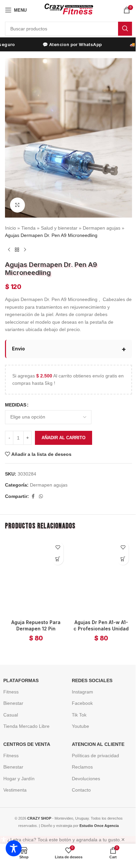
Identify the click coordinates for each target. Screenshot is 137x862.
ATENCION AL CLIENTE (95, 735)
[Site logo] (68, 9)
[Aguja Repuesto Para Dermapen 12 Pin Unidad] (35, 569)
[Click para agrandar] (17, 205)
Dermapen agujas (101, 228)
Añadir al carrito (63, 431)
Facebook (79, 693)
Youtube (78, 717)
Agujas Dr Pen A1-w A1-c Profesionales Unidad (97, 619)
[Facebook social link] (33, 490)
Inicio (10, 228)
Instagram (80, 682)
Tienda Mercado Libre (24, 717)
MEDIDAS (15, 398)
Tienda (28, 228)
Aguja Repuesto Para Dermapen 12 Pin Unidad (34, 619)
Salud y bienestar (59, 228)
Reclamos (79, 757)
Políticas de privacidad (93, 746)
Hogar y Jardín (16, 769)
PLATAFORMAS (18, 671)
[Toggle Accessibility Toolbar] (13, 848)
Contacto (78, 780)
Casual (8, 705)
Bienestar (11, 693)
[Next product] (25, 250)
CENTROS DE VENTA (24, 735)
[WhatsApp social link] (41, 490)
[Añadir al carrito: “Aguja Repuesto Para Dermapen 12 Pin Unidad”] (55, 553)
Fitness (8, 682)
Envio (18, 342)
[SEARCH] (125, 29)
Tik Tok (76, 705)
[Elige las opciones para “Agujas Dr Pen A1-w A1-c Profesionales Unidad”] (118, 553)
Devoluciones (83, 769)
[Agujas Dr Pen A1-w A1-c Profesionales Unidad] (97, 569)
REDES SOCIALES (89, 671)
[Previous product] (9, 250)
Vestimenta (12, 780)
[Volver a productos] (17, 250)
